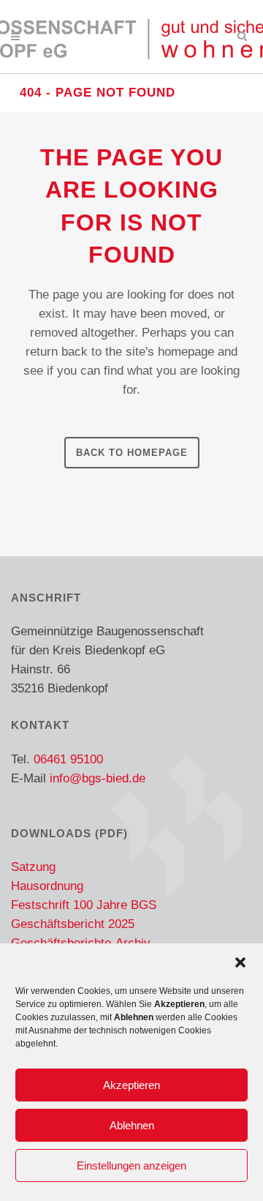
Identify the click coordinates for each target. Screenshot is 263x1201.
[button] (240, 962)
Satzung (33, 867)
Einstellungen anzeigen (131, 1165)
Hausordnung (47, 886)
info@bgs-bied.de (97, 778)
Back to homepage (132, 452)
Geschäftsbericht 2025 (72, 924)
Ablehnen (132, 1125)
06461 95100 (68, 759)
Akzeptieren (131, 1085)
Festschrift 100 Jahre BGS (83, 905)
